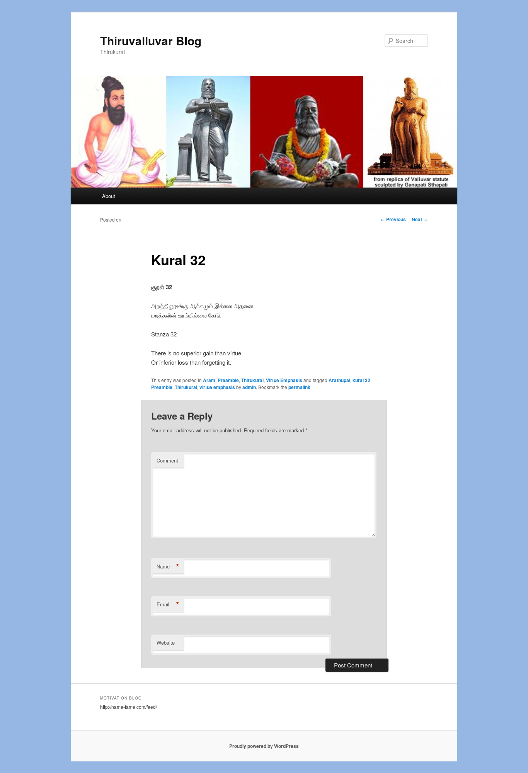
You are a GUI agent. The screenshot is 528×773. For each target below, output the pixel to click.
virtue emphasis (217, 387)
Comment (167, 460)
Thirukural (252, 380)
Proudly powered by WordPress (264, 745)
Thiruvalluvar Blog (150, 40)
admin (249, 387)
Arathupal (339, 380)
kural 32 (361, 380)
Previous (393, 219)
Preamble (228, 380)
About (108, 196)
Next (420, 219)
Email (168, 604)
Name (168, 566)
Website (166, 642)
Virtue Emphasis (284, 380)
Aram (209, 380)
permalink (299, 387)
